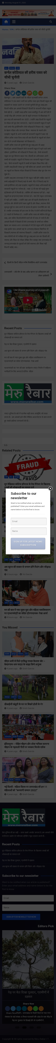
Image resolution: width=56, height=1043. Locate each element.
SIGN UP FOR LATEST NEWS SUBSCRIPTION (28, 543)
